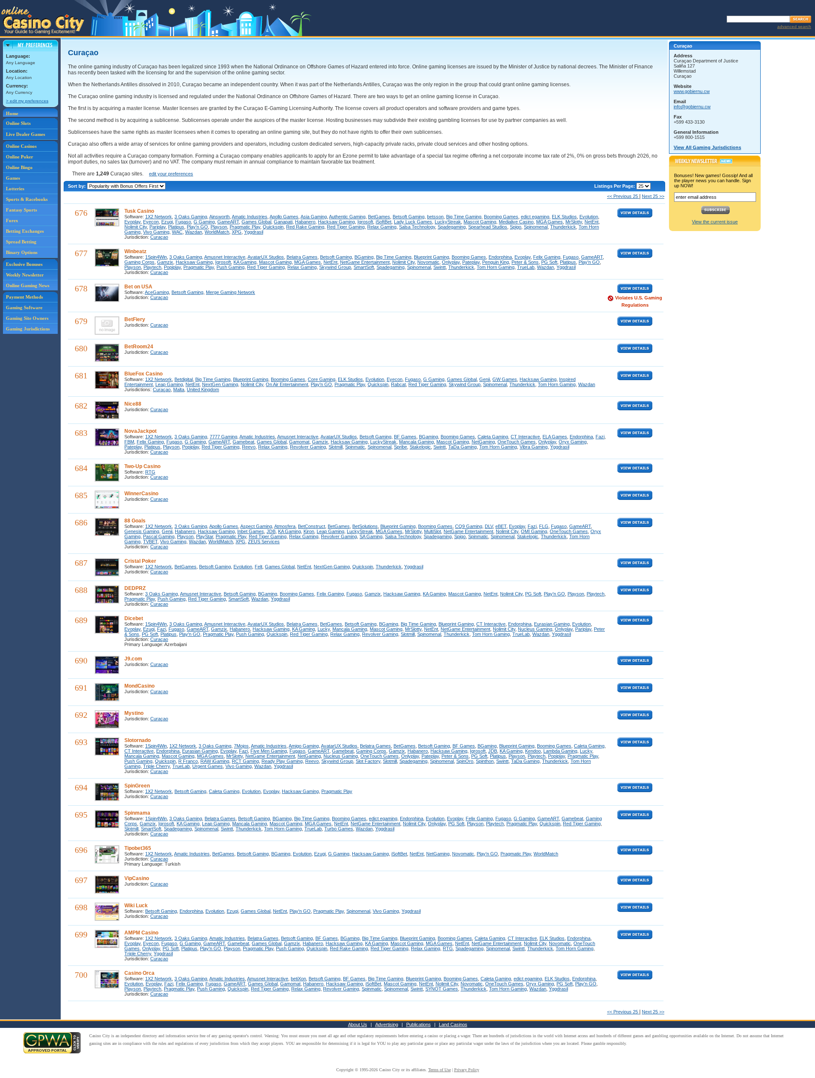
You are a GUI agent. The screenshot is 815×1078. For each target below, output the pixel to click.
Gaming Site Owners (27, 318)
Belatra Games (302, 257)
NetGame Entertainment (365, 262)
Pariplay (157, 226)
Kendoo (533, 750)
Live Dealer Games (25, 134)
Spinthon (485, 761)
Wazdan (193, 231)
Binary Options (21, 252)
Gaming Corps (139, 262)
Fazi (600, 436)
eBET (500, 526)
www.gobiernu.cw (692, 91)
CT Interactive (525, 436)
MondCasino (139, 686)
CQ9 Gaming (468, 526)
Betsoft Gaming (408, 216)
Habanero (305, 221)
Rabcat (398, 384)
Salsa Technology (417, 226)
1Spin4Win (156, 257)
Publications (418, 1024)
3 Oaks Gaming (190, 216)
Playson (219, 226)
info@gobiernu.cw (692, 106)
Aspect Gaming (256, 526)
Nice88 (132, 404)
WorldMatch (217, 231)
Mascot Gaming (480, 221)
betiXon (298, 978)
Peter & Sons (525, 262)
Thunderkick (563, 226)
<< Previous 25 (623, 196)
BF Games (405, 436)
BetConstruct (311, 526)
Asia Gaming (314, 216)
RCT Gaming (245, 761)
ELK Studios (564, 216)
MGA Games (549, 221)
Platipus (176, 226)
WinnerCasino (141, 494)
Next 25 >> (653, 196)
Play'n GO (197, 226)
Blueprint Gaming (431, 257)
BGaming (364, 257)
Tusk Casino (139, 211)
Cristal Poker (140, 561)
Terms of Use (439, 1069)
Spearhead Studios (487, 226)
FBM (129, 441)
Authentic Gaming (347, 216)
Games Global (256, 221)
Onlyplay (451, 262)
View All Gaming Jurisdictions (707, 147)
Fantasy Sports (21, 209)
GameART (228, 221)
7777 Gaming (223, 436)
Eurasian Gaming (552, 623)
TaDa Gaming (462, 446)
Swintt (439, 267)
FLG (543, 526)
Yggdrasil (253, 231)
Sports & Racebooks (27, 199)
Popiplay (172, 267)
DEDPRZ (135, 588)
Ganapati (283, 221)
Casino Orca (139, 973)
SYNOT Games (441, 988)
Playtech (152, 267)
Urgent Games (207, 766)
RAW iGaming (214, 761)
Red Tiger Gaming (346, 226)
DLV (489, 526)
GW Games (504, 379)
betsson (435, 216)
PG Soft (549, 262)
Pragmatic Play (245, 226)
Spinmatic (355, 446)
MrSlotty (573, 221)
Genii (484, 379)
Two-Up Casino (142, 466)
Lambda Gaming (560, 750)
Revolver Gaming (308, 446)
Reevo (249, 446)
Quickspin (273, 226)
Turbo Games (338, 828)
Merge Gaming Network (230, 292)
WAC (177, 231)
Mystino (133, 713)
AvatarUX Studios (265, 257)
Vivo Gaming (156, 231)
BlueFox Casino (143, 374)
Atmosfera (284, 526)
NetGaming (483, 441)
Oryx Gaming (573, 441)
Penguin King (495, 262)
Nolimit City (135, 226)
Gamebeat (243, 441)
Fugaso (183, 221)
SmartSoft (364, 267)
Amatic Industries (249, 216)
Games (13, 178)
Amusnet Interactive (224, 257)
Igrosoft (365, 221)
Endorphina (500, 257)
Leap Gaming (169, 384)
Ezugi (167, 221)
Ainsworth (219, 216)
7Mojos (241, 745)
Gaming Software (24, 307)
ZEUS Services (264, 541)
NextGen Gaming (220, 384)
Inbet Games (250, 531)
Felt (258, 566)
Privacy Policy (466, 1069)
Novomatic (428, 262)
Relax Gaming (381, 226)
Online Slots (18, 123)
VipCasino (136, 878)
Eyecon (151, 221)
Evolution (588, 216)
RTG (150, 471)
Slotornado (137, 740)
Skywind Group (335, 267)
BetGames (379, 216)
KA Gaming (244, 262)
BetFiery (134, 319)
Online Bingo (19, 167)
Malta (178, 389)
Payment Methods (24, 296)
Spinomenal (536, 226)
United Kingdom (203, 389)
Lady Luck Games (413, 221)
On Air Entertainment (287, 384)
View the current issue (715, 221)
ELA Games (554, 436)
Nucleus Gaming (535, 629)
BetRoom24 (138, 347)
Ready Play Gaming (282, 761)
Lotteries (15, 188)
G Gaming (204, 221)
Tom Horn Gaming (495, 267)
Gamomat (299, 441)
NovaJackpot (140, 431)
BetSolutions (365, 526)
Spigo (515, 226)
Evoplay (132, 221)
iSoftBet (383, 221)
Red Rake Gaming (305, 226)
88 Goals (135, 521)
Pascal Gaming (158, 536)
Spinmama (137, 813)
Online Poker (19, 156)
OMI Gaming (534, 531)
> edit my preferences (27, 101)
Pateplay (471, 262)
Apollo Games (284, 216)
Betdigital (183, 379)
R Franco (188, 761)
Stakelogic (420, 446)
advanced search (794, 26)
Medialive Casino (516, 221)
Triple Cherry (156, 766)
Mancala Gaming (416, 441)
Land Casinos (453, 1024)
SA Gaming (371, 536)
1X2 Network (158, 216)
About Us (357, 1024)
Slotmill (336, 446)
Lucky (324, 629)
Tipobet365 (137, 848)
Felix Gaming (546, 257)
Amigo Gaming (304, 745)
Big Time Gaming (463, 216)
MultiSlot (432, 531)
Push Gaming (230, 267)
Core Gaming (321, 379)
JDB (271, 531)
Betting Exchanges (25, 231)
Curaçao (159, 237)
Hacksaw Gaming (336, 221)
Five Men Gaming (268, 750)
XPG (237, 231)
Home (12, 113)
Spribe (400, 446)
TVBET (150, 541)
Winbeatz (135, 251)
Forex (12, 220)
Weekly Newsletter (25, 274)
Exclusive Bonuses (24, 264)
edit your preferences (171, 173)
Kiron (309, 531)
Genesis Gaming (141, 531)
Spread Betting (21, 241)
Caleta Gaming (493, 436)
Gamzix (165, 262)
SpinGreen (137, 786)
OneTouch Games (516, 441)
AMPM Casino (141, 933)
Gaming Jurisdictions (28, 328)
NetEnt (592, 221)
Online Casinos (21, 146)
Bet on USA (138, 287)
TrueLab (525, 267)
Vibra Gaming (534, 446)
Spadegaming (452, 226)
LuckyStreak (448, 221)
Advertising (386, 1024)
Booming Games (501, 216)
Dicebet (133, 618)
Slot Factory (368, 761)
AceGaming (157, 292)
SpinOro (464, 761)
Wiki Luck (136, 906)
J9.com (133, 659)
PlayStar (204, 536)
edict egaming (535, 216)
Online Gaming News (27, 285)
